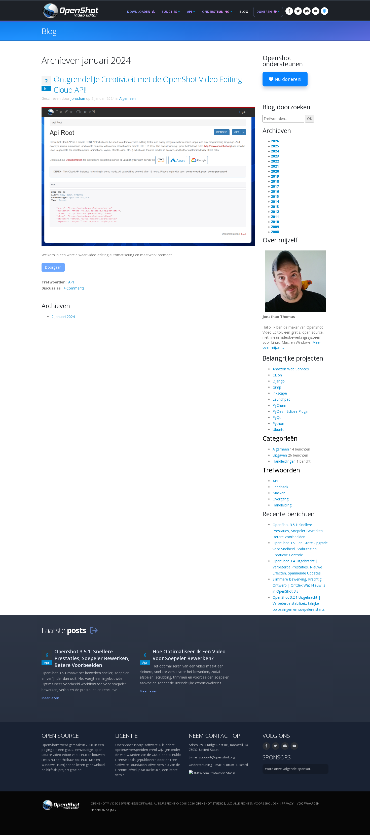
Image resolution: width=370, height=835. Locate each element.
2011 (275, 216)
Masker (279, 493)
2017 (275, 186)
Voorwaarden (308, 803)
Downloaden (139, 12)
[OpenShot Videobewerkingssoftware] (61, 804)
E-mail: (217, 765)
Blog (243, 12)
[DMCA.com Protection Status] (212, 773)
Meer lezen (50, 698)
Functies (169, 12)
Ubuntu (278, 429)
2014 (275, 201)
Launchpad (281, 399)
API (189, 12)
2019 (275, 176)
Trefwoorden (281, 470)
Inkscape (280, 393)
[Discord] (307, 11)
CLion (277, 375)
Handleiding (282, 505)
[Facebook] (289, 11)
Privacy (287, 803)
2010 (275, 221)
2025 (275, 146)
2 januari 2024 (63, 316)
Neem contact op (214, 736)
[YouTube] (315, 11)
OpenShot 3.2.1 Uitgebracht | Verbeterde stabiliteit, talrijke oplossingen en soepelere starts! (299, 603)
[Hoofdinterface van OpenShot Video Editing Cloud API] (148, 175)
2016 (275, 191)
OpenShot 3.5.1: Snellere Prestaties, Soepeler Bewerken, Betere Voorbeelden (298, 530)
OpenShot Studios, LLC (214, 803)
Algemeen (127, 98)
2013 (275, 206)
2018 (275, 181)
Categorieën (280, 438)
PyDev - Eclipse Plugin (290, 411)
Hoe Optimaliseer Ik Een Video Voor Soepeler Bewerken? (189, 655)
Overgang (280, 499)
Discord (242, 765)
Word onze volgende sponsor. (288, 769)
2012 (275, 211)
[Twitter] (298, 11)
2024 (275, 151)
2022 (275, 161)
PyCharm (280, 405)
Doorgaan (53, 267)
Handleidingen (284, 461)
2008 (275, 231)
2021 (275, 166)
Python (278, 423)
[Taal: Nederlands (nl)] (324, 11)
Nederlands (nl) (103, 810)
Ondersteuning (215, 12)
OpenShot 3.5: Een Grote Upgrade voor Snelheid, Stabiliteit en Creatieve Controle (300, 548)
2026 (275, 141)
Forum (229, 765)
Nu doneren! (287, 79)
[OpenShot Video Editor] (70, 10)
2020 (275, 171)
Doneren (264, 12)
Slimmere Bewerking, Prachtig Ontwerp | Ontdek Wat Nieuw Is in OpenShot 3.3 (299, 585)
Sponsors (277, 757)
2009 (275, 226)
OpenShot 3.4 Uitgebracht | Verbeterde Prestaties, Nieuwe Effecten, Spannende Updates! (297, 567)
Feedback (280, 487)
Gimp (277, 387)
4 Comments (74, 288)
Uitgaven (280, 455)
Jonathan (77, 98)
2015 (275, 196)
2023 (275, 156)
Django (279, 381)
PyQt (277, 417)
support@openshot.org (217, 757)
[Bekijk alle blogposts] (93, 630)
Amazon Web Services (291, 369)
